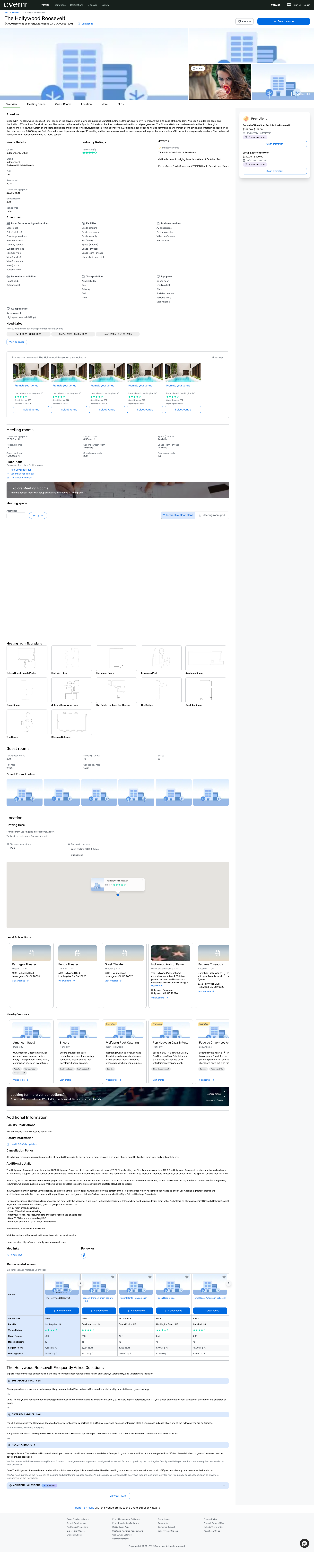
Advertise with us (212, 1531)
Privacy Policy (210, 1519)
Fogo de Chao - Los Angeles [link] (217, 1042)
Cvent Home (164, 1519)
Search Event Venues (76, 1523)
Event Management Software (126, 1519)
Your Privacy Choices (168, 1531)
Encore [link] (64, 1042)
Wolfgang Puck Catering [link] (122, 1042)
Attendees (12, 510)
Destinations (76, 5)
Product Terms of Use (214, 1523)
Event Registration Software (125, 1523)
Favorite (246, 21)
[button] (94, 64)
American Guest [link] (24, 1042)
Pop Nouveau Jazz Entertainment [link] (171, 1042)
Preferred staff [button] (19, 1073)
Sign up (297, 5)
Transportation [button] (30, 1069)
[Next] (225, 975)
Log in (307, 5)
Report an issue (84, 1507)
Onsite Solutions (74, 1535)
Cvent (5, 12)
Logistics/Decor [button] (66, 1069)
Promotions (60, 5)
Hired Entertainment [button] (161, 1069)
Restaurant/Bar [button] (217, 1069)
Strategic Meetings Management (127, 1531)
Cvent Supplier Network (78, 1519)
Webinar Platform (120, 1539)
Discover (92, 5)
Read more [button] (157, 985)
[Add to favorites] (113, 1277)
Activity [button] (17, 1069)
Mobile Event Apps (120, 1527)
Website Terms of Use (214, 1527)
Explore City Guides (76, 1531)
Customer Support (166, 1527)
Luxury (105, 5)
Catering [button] (110, 1069)
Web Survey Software (122, 1535)
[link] (31, 1030)
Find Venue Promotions (77, 1527)
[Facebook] (83, 1255)
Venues (45, 4)
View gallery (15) (301, 94)
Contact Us (163, 1523)
